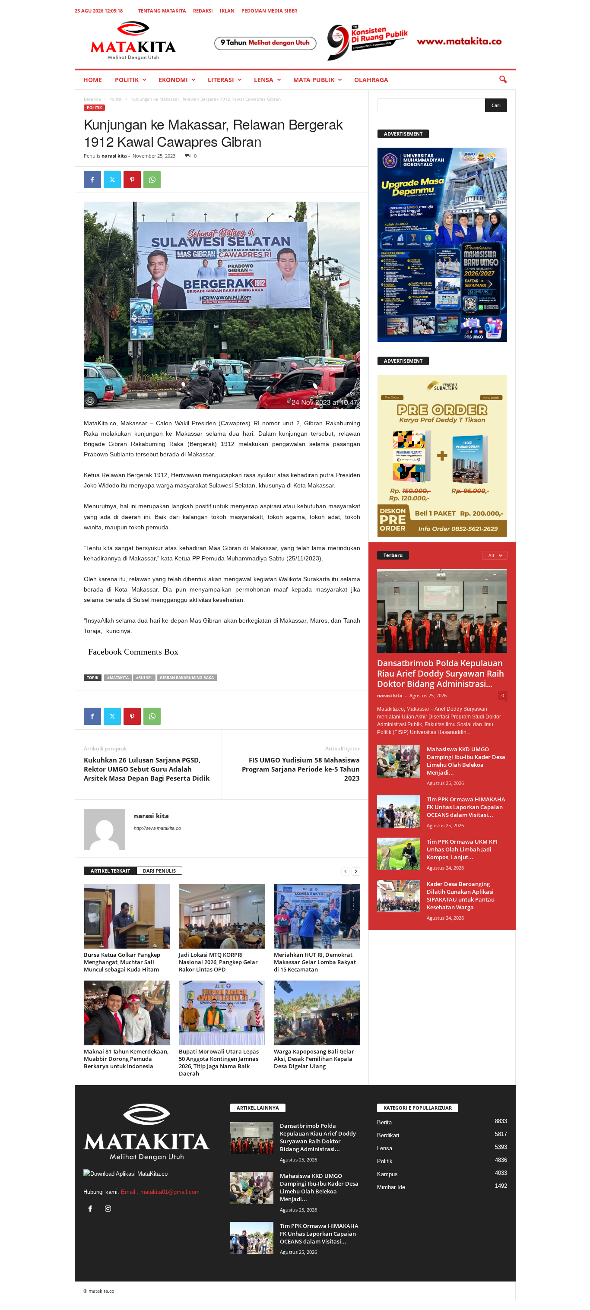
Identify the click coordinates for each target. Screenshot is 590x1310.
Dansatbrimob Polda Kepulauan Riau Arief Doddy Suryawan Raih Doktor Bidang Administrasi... (440, 674)
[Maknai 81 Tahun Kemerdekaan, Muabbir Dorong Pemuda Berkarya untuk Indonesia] (127, 1013)
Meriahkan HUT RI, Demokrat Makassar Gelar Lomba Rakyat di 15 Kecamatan (315, 962)
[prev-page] (345, 871)
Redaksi (203, 10)
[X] (112, 179)
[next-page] (356, 871)
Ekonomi (173, 80)
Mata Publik (313, 80)
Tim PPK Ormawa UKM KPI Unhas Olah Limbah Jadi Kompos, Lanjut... (462, 849)
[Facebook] (92, 179)
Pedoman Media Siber (269, 10)
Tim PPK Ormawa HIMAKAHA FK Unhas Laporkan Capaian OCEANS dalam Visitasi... (466, 807)
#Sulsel (144, 677)
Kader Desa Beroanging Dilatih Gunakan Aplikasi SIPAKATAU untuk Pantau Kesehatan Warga (461, 895)
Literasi (221, 80)
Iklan (227, 10)
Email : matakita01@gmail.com (160, 1192)
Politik (127, 80)
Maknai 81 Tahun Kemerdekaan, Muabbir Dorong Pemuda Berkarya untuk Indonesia (126, 1058)
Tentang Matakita (162, 10)
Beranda (92, 99)
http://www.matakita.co (157, 828)
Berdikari (388, 1135)
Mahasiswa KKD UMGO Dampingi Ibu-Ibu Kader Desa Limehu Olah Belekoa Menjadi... (466, 760)
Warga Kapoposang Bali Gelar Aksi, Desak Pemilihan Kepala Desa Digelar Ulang (314, 1058)
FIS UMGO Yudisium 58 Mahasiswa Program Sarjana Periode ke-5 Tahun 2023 (301, 769)
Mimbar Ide (391, 1187)
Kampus (387, 1174)
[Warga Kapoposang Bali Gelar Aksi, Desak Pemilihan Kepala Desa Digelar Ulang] (317, 1013)
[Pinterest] (132, 179)
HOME (92, 80)
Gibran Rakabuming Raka (187, 677)
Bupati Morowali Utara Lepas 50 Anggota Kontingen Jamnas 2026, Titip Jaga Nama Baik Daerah (219, 1062)
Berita (384, 1122)
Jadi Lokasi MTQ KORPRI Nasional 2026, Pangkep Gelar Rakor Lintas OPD (218, 962)
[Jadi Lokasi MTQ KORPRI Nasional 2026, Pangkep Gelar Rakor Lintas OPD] (222, 916)
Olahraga (371, 80)
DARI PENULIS (159, 870)
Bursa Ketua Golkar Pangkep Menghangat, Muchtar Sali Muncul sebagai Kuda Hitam (122, 962)
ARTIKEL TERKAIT (110, 870)
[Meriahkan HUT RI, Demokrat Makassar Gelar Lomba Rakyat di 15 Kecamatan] (317, 916)
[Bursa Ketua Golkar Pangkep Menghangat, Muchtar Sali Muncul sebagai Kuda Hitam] (127, 916)
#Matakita (118, 677)
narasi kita (114, 155)
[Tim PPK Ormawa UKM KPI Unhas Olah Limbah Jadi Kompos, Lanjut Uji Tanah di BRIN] (398, 854)
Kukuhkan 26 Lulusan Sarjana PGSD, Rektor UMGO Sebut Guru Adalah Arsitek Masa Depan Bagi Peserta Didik (146, 769)
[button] (502, 79)
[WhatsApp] (152, 179)
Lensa (263, 80)
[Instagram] (109, 1209)
